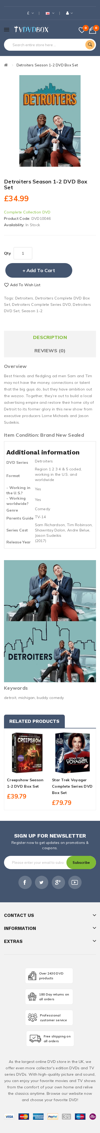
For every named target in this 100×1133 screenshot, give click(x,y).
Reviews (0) (50, 350)
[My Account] (69, 13)
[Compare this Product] (37, 768)
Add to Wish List (25, 284)
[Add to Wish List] (27, 768)
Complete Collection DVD (27, 212)
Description (50, 337)
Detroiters (24, 298)
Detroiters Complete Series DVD (41, 304)
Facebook (25, 882)
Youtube (75, 882)
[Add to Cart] (18, 768)
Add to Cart (40, 270)
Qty (7, 253)
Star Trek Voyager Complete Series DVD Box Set (72, 786)
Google (58, 882)
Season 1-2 (32, 310)
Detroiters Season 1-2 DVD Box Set (47, 65)
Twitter (41, 882)
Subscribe (81, 862)
